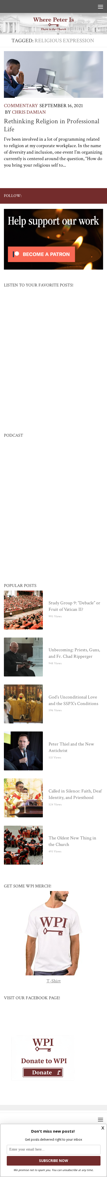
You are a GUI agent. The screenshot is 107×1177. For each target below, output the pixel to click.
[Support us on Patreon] (100, 196)
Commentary (21, 105)
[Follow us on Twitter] (67, 196)
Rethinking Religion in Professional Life (51, 125)
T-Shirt (53, 981)
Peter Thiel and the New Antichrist (71, 747)
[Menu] (100, 6)
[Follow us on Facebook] (58, 196)
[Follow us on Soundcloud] (92, 196)
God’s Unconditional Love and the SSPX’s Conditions (73, 700)
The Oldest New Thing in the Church (72, 841)
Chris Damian (29, 112)
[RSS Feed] (83, 196)
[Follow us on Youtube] (75, 196)
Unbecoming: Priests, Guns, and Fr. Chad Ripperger (74, 653)
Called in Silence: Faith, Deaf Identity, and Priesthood (75, 794)
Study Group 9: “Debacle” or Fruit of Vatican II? (74, 606)
